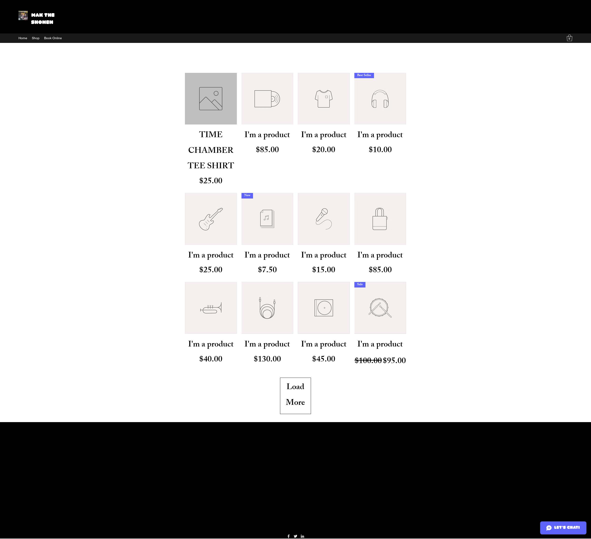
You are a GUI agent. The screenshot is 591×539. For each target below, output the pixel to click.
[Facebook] (288, 536)
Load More (295, 396)
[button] (569, 38)
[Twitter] (295, 536)
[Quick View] (211, 99)
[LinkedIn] (302, 536)
